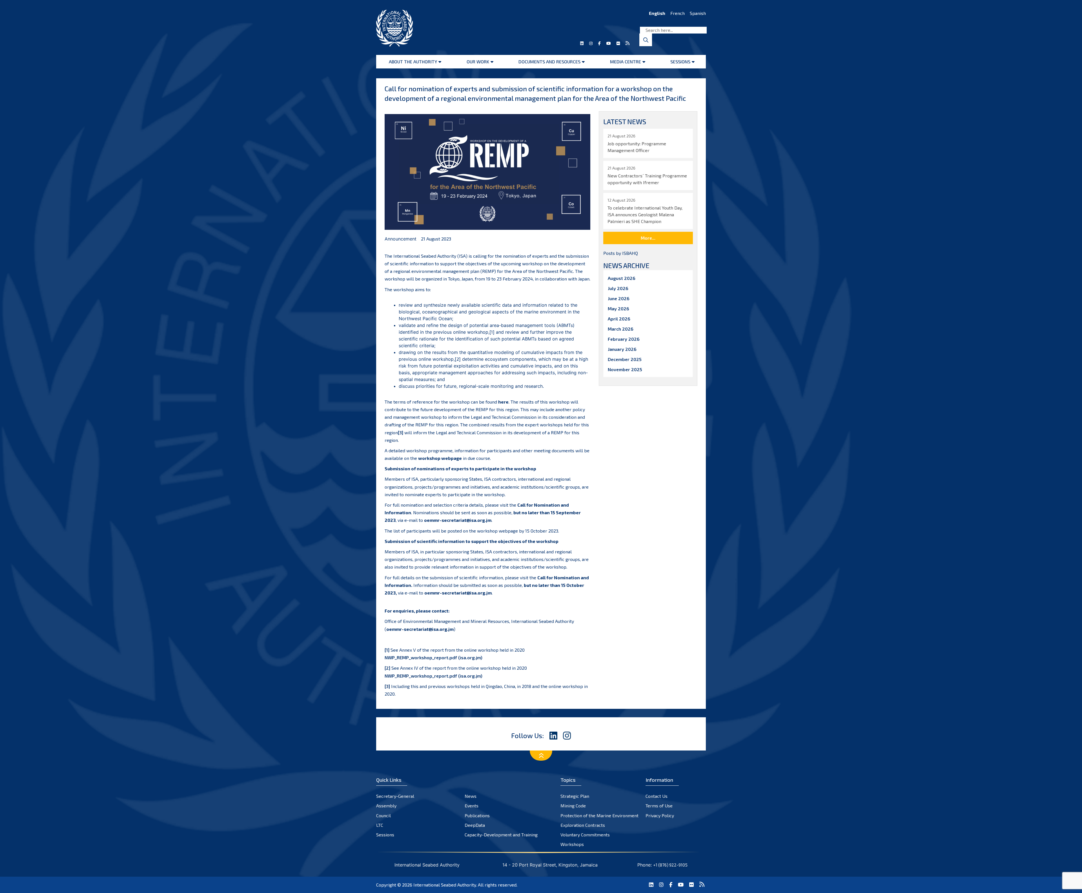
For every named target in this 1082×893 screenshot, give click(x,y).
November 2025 (625, 369)
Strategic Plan (574, 796)
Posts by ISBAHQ (620, 253)
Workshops (572, 844)
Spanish (698, 13)
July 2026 (618, 288)
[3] (400, 432)
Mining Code (573, 805)
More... (648, 237)
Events (471, 805)
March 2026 (620, 328)
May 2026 (618, 308)
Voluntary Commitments (585, 834)
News (470, 796)
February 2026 (624, 339)
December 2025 (625, 359)
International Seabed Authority (444, 884)
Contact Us (657, 796)
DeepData (475, 825)
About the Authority (413, 61)
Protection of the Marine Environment (599, 815)
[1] (492, 332)
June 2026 (618, 298)
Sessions (680, 61)
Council (383, 815)
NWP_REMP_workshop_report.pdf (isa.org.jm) (433, 657)
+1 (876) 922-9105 (670, 864)
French (677, 13)
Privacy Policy (660, 815)
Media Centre (625, 61)
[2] (458, 359)
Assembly (386, 805)
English (657, 13)
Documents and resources (549, 61)
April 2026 (619, 318)
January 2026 (622, 349)
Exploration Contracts (582, 825)
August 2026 (621, 278)
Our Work (478, 61)
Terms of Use (659, 805)
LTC (379, 825)
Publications (477, 815)
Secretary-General (395, 796)
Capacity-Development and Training (501, 834)
